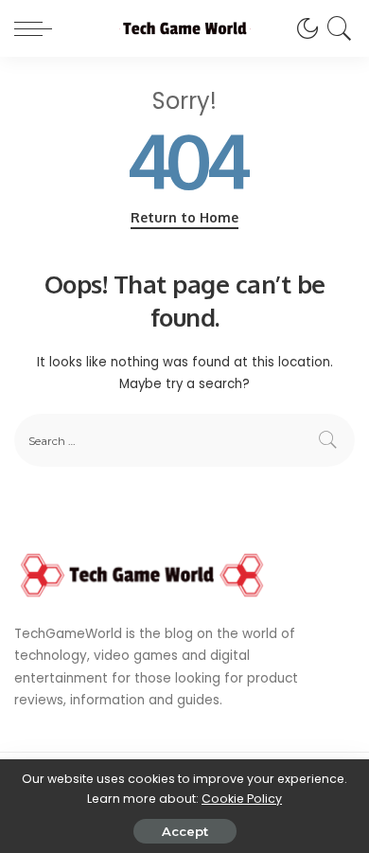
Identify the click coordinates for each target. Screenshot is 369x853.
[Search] (336, 28)
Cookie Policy (242, 799)
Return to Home (184, 217)
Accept (185, 831)
